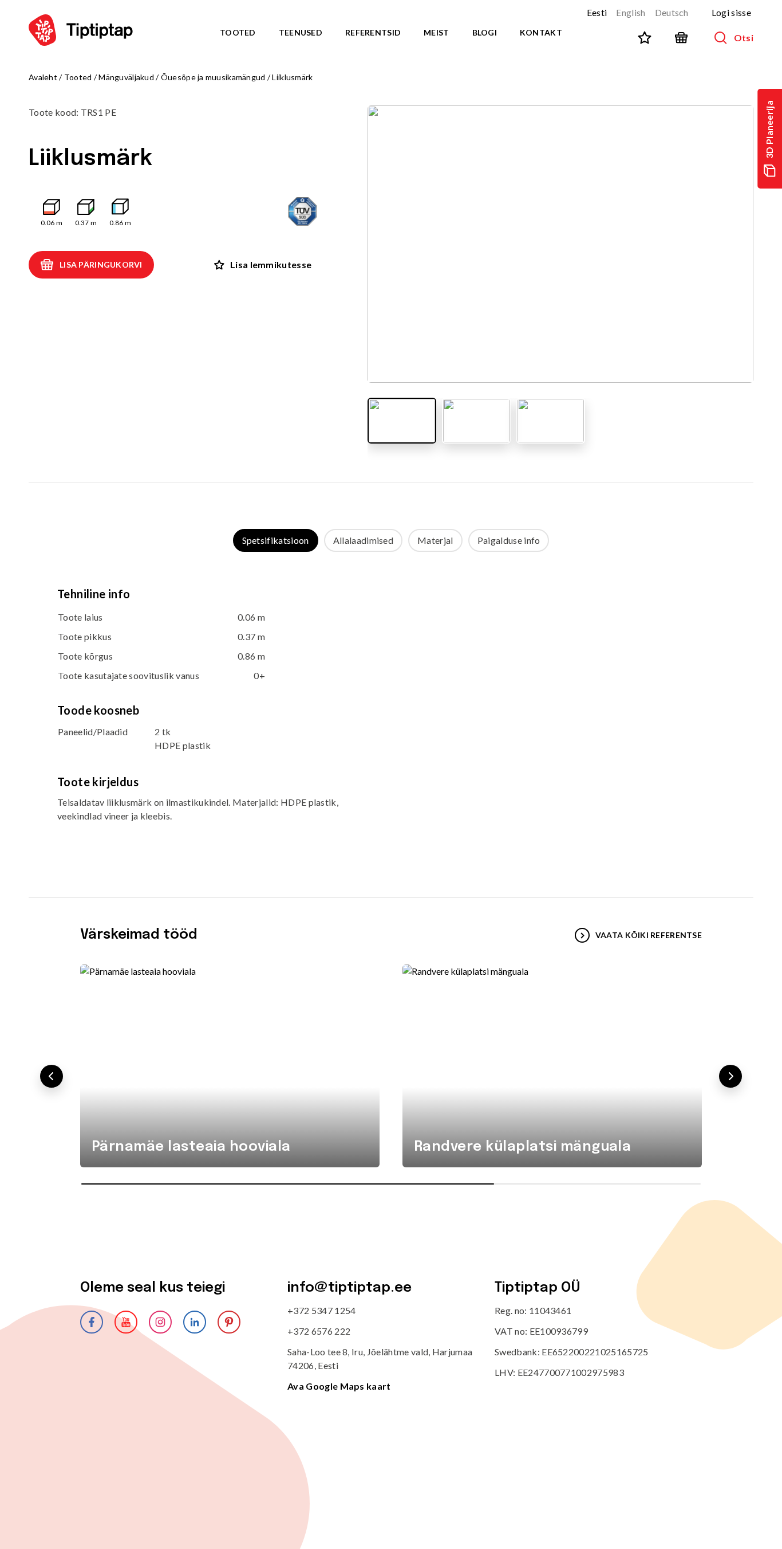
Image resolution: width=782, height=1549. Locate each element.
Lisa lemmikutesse (270, 264)
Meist (436, 32)
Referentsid (373, 32)
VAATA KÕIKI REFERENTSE (648, 935)
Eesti (597, 12)
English (630, 12)
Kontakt (541, 32)
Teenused (300, 32)
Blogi (484, 32)
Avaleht (43, 77)
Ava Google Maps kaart (339, 1386)
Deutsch (672, 12)
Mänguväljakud (126, 77)
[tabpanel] (391, 713)
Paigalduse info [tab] (508, 540)
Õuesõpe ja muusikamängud (213, 77)
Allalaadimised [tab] (363, 540)
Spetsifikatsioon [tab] (275, 540)
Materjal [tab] (435, 540)
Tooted (238, 32)
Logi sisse (731, 12)
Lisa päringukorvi (101, 264)
